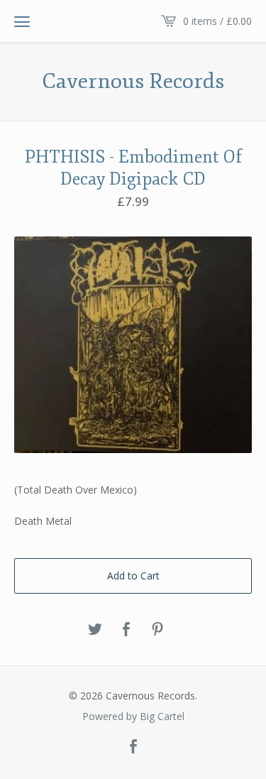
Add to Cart (133, 575)
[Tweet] (95, 630)
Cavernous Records (133, 81)
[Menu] (22, 21)
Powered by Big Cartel (133, 716)
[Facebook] (133, 747)
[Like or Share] (126, 630)
